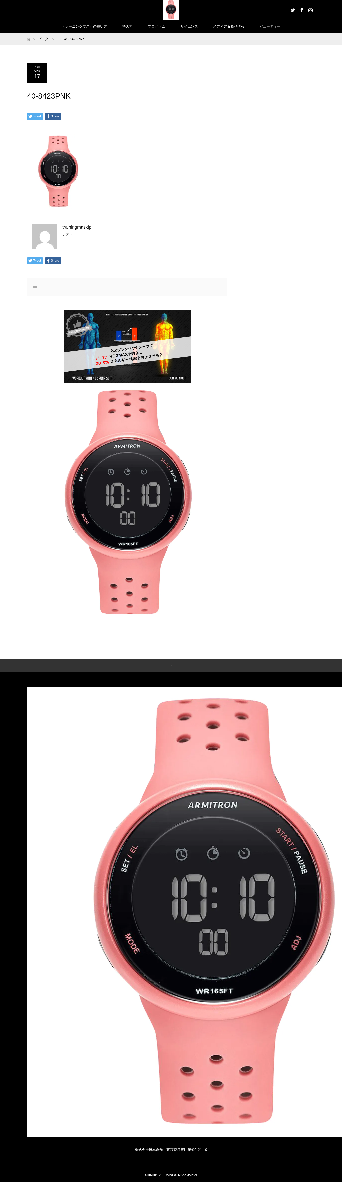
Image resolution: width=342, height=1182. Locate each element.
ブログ (43, 39)
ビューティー (269, 26)
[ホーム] (28, 34)
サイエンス (189, 26)
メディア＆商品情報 (228, 26)
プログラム (156, 26)
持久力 (127, 26)
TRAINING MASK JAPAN (180, 1175)
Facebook (301, 9)
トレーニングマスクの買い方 (84, 26)
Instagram (310, 9)
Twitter (292, 9)
